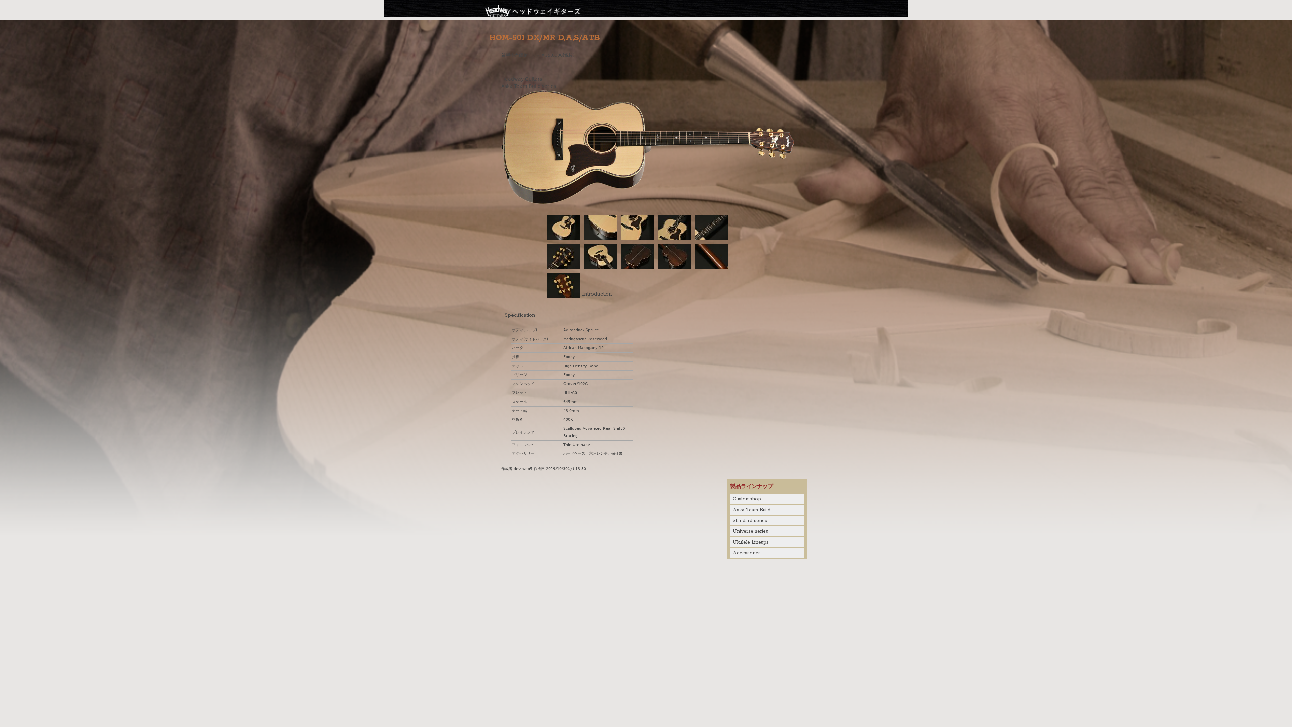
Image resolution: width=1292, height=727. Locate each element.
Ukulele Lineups (751, 542)
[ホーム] (533, 10)
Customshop (747, 499)
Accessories (747, 553)
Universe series (750, 531)
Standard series (750, 521)
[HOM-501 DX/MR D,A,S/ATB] (647, 202)
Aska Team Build (751, 510)
